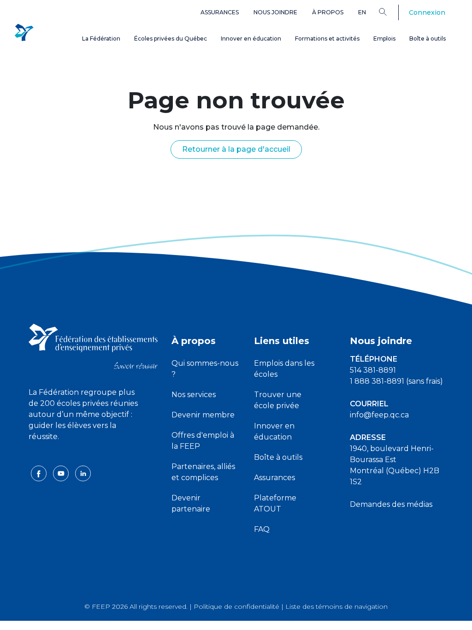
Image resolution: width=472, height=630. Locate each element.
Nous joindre (275, 12)
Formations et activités (327, 38)
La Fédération (101, 38)
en (362, 12)
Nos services (193, 394)
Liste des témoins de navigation (336, 606)
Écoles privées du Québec (170, 38)
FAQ (262, 529)
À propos (327, 12)
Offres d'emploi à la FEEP (202, 441)
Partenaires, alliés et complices (203, 472)
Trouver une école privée (277, 400)
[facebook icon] (40, 473)
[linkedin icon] (83, 473)
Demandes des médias (391, 504)
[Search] (390, 11)
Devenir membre (203, 414)
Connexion (427, 12)
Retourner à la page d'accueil (236, 149)
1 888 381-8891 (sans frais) (396, 381)
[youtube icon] (62, 473)
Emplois (384, 38)
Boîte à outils (427, 38)
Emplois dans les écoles (284, 369)
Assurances (220, 12)
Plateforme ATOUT (275, 503)
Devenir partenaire (190, 503)
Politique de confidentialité (236, 606)
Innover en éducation (251, 38)
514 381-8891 (373, 370)
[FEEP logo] (93, 345)
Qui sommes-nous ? (204, 369)
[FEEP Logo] (24, 33)
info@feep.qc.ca (379, 414)
